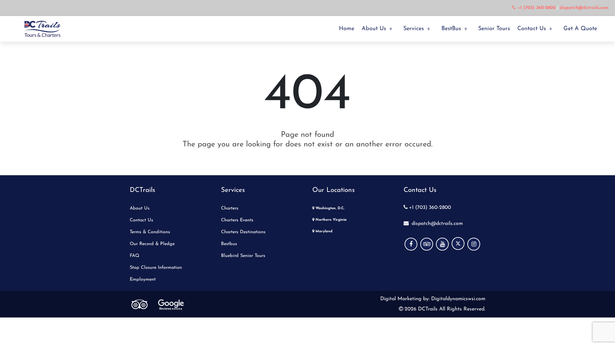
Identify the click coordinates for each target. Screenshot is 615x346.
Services (413, 29)
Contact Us (531, 29)
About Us (374, 29)
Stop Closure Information (156, 267)
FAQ (134, 255)
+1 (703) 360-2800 (430, 207)
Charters (229, 208)
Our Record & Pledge (152, 244)
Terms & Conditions (150, 232)
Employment (143, 279)
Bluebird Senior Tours (243, 255)
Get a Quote (580, 29)
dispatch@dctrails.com (436, 223)
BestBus (451, 29)
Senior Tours (494, 29)
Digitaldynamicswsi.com (457, 298)
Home (346, 29)
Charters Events (237, 220)
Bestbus (229, 244)
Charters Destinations (243, 232)
